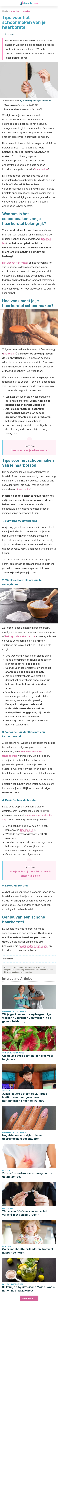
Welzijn (5, 11)
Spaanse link (41, 169)
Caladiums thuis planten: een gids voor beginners (27, 1057)
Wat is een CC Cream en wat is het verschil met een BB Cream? (24, 1212)
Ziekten (6, 1091)
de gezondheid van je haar (33, 946)
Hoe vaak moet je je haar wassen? (30, 450)
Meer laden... (29, 1298)
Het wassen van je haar (15, 262)
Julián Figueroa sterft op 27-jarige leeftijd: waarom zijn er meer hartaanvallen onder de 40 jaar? (24, 1097)
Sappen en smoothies (12, 1284)
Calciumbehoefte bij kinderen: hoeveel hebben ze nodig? (27, 1250)
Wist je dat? (8, 1208)
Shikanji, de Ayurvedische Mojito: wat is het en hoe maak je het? (28, 1288)
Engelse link (9, 353)
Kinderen (6, 1246)
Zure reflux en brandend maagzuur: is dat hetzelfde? (27, 1175)
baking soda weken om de (20, 636)
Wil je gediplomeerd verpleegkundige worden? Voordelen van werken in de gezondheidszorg (26, 1018)
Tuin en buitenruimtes (13, 1053)
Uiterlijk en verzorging (20, 11)
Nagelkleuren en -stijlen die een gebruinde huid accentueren (22, 1137)
